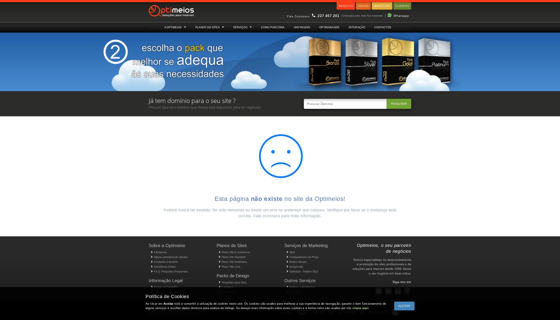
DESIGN (363, 6)
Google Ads (296, 266)
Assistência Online (165, 266)
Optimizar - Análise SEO (303, 271)
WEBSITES (346, 6)
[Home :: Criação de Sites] (171, 17)
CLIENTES (402, 6)
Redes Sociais (298, 261)
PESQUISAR (399, 103)
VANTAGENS (302, 27)
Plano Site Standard (233, 257)
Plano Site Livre (231, 266)
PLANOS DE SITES (207, 27)
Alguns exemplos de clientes (171, 257)
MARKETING (382, 6)
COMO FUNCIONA (273, 27)
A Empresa (160, 252)
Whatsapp (401, 16)
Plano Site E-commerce (236, 252)
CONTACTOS (382, 27)
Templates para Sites (234, 282)
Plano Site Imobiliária (234, 261)
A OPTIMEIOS (173, 27)
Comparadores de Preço (304, 257)
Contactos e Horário (166, 261)
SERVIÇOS (240, 27)
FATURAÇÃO (357, 27)
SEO (292, 252)
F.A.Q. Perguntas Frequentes (171, 271)
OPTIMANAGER (329, 27)
